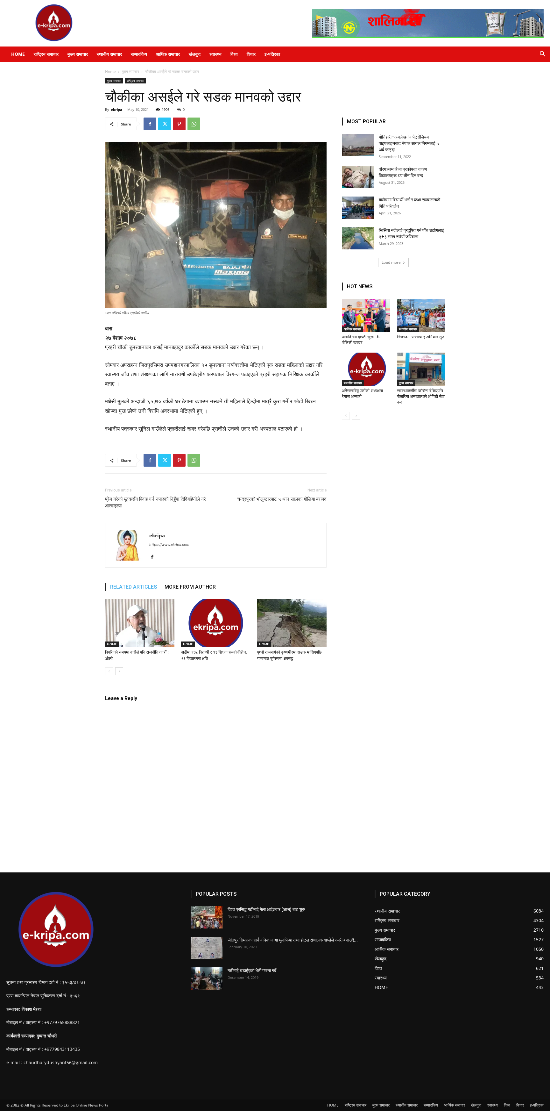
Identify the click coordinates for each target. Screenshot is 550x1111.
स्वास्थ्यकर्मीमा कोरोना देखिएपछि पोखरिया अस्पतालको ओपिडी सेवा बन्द (421, 396)
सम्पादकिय (139, 54)
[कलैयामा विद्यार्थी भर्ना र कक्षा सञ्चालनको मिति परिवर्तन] (358, 208)
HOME (18, 54)
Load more (391, 262)
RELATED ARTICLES (133, 587)
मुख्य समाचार (77, 54)
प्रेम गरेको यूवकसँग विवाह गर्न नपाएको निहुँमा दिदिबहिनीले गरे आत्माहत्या (155, 502)
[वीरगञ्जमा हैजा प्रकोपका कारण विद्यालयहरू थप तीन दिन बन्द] (358, 177)
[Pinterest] (179, 124)
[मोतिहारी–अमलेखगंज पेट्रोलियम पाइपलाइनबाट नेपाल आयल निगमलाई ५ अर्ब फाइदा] (358, 145)
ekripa (116, 109)
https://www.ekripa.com (169, 544)
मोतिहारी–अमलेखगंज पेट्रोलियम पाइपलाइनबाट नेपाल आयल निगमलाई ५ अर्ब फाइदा (409, 143)
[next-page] (119, 671)
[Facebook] (150, 124)
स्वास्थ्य (215, 54)
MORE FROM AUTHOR (190, 587)
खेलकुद (195, 54)
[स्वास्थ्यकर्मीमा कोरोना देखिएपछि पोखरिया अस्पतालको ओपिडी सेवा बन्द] (421, 369)
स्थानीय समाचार (109, 54)
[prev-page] (109, 671)
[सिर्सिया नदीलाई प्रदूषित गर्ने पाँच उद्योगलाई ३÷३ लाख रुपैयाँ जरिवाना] (358, 238)
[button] (542, 55)
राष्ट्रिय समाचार (46, 54)
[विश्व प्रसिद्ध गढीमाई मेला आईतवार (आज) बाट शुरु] (206, 917)
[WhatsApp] (193, 124)
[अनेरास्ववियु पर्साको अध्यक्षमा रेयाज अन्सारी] (366, 369)
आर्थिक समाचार (168, 54)
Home (110, 71)
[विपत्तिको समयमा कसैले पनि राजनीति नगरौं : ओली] (139, 623)
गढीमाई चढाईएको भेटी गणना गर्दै (252, 970)
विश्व (234, 54)
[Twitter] (164, 124)
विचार (251, 54)
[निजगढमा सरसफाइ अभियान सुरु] (421, 315)
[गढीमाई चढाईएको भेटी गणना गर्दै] (206, 978)
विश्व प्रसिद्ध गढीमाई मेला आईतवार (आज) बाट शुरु (266, 909)
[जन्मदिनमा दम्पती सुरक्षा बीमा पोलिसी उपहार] (366, 315)
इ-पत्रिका (272, 54)
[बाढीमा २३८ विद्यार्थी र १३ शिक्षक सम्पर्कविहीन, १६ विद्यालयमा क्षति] (215, 623)
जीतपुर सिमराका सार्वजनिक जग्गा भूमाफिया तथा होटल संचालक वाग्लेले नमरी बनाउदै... (293, 940)
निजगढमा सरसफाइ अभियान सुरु (420, 336)
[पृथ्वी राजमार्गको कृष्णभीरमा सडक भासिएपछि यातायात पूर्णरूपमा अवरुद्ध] (292, 623)
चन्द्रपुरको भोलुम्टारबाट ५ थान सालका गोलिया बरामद (282, 499)
